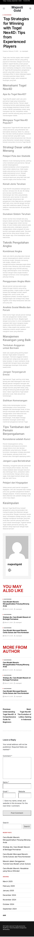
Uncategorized (7, 14)
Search (6, 823)
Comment (7, 756)
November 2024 (9, 900)
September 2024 (10, 909)
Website (21, 791)
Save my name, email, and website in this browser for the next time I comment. (15, 803)
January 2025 (8, 891)
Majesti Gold (17, 9)
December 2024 (9, 895)
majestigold (25, 51)
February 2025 (9, 886)
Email (5, 791)
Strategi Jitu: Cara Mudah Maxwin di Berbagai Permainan (17, 618)
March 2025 (8, 881)
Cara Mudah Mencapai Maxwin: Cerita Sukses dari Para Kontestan (16, 631)
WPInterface (6, 929)
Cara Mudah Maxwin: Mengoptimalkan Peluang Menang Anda (16, 604)
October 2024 (8, 904)
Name (6, 782)
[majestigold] (17, 547)
